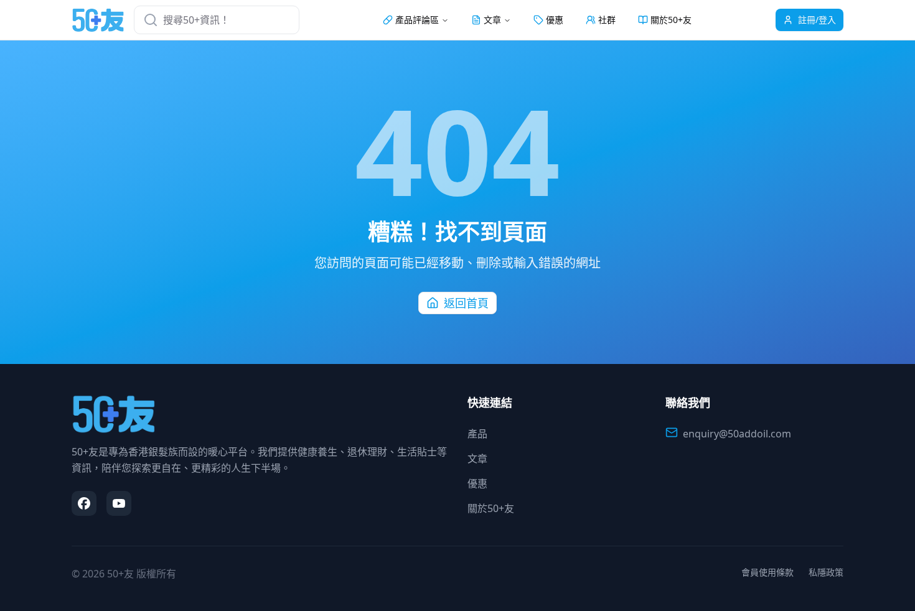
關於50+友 (671, 20)
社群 (607, 20)
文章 (477, 458)
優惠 (554, 20)
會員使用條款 (767, 572)
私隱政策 (826, 572)
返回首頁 (466, 303)
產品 (477, 434)
